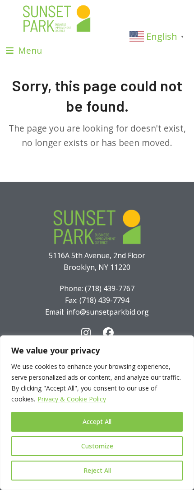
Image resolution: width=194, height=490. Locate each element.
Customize (97, 446)
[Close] (184, 343)
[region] (97, 412)
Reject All (97, 470)
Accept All (97, 421)
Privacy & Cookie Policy (71, 399)
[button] (24, 50)
